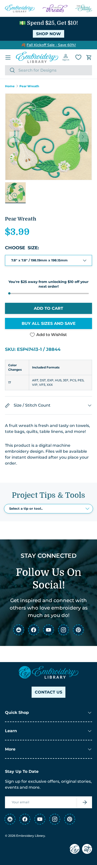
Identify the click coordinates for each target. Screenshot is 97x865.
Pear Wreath (29, 86)
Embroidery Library (30, 835)
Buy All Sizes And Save (49, 323)
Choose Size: (22, 248)
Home (10, 86)
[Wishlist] (78, 57)
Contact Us (48, 692)
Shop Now (48, 33)
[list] (48, 137)
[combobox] (48, 70)
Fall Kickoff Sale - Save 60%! (51, 45)
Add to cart (48, 308)
